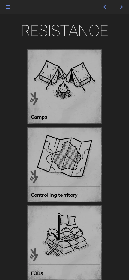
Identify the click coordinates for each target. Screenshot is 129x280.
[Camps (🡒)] (121, 7)
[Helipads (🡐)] (105, 7)
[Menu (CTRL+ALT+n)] (8, 7)
